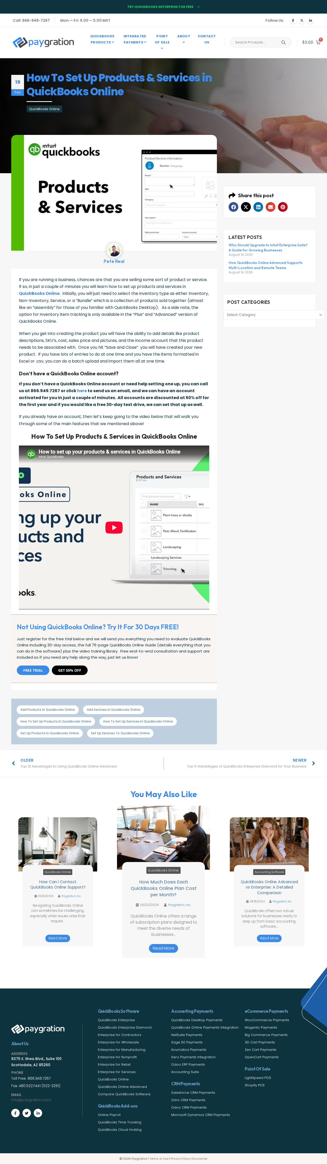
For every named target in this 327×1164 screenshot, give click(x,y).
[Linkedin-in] (38, 1113)
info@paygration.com (31, 1099)
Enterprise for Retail (114, 1064)
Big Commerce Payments (266, 1034)
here (82, 391)
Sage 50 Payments (187, 1042)
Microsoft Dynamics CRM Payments (200, 1114)
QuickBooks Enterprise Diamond (124, 1027)
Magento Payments (261, 1027)
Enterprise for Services (117, 1071)
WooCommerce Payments (267, 1020)
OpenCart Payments (262, 1057)
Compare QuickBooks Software (124, 1094)
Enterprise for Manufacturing (121, 1049)
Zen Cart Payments (260, 1049)
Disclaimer (199, 1159)
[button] (233, 207)
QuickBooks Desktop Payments (197, 1020)
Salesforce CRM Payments (193, 1092)
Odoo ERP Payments (188, 1064)
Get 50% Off (69, 670)
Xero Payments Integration (193, 1057)
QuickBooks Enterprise (116, 1020)
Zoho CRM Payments (188, 1100)
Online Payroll (109, 1114)
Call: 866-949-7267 (31, 20)
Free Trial (33, 670)
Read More (58, 938)
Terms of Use (158, 1159)
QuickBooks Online (44, 109)
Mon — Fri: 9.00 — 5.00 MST (85, 20)
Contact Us (207, 39)
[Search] (283, 42)
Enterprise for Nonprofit (117, 1057)
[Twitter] (26, 1113)
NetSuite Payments (186, 1034)
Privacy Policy (180, 1159)
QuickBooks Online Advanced (122, 1086)
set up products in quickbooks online (49, 733)
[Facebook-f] (15, 1113)
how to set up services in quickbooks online (138, 721)
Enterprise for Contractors (119, 1034)
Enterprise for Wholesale (118, 1042)
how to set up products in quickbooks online (55, 721)
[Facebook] (293, 20)
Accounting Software (269, 872)
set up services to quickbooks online (120, 733)
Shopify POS (255, 1085)
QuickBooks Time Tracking (119, 1122)
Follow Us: (274, 20)
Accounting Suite (185, 1071)
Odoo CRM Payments (189, 1107)
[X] (301, 20)
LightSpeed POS (258, 1077)
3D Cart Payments (260, 1042)
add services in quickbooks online (113, 709)
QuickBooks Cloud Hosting (120, 1129)
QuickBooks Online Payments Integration (205, 1027)
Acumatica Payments (188, 1049)
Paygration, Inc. (71, 896)
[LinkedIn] (310, 20)
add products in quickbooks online (47, 709)
